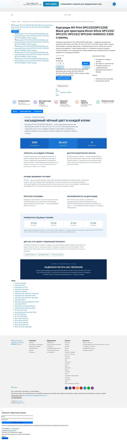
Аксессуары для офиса (72, 383)
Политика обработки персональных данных (80, 10)
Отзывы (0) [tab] (37, 111)
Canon (67, 348)
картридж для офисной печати (25, 295)
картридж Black (20, 300)
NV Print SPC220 (20, 314)
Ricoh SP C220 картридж (23, 327)
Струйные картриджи (71, 375)
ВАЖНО (45, 10)
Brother (67, 346)
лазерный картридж (22, 289)
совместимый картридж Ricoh (25, 308)
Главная (13, 21)
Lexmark (67, 358)
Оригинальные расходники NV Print (27, 302)
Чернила (67, 379)
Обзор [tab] (15, 111)
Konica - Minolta (70, 354)
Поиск (85, 15)
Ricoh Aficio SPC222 (21, 322)
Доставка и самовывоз (22, 10)
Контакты (59, 10)
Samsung (67, 368)
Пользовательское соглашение (103, 10)
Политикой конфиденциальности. (35, 395)
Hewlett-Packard (70, 352)
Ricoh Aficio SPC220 (21, 318)
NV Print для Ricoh (21, 310)
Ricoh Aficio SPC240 (21, 324)
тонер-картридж (20, 283)
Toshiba (67, 372)
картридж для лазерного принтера (27, 293)
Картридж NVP (20, 285)
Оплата (13, 10)
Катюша (67, 342)
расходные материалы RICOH (25, 306)
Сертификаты (52, 10)
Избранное (59, 66)
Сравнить (86, 66)
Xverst (23, 403)
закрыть (5, 438)
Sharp (66, 370)
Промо (65, 10)
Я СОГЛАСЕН (16, 397)
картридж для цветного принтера (26, 297)
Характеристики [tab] (25, 111)
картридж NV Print (21, 287)
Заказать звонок (88, 350)
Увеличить (15, 31)
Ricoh (19, 21)
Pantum (67, 364)
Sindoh (67, 344)
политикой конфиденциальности (10, 429)
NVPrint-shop (19, 401)
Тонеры (67, 377)
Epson (67, 350)
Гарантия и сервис (35, 10)
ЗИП (66, 381)
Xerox (66, 373)
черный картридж (21, 291)
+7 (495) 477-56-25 (89, 346)
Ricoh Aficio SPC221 (21, 320)
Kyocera (67, 356)
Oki (66, 360)
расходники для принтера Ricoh (26, 312)
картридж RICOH (20, 304)
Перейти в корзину (63, 78)
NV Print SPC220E (21, 316)
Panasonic (68, 362)
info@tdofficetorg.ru (89, 348)
